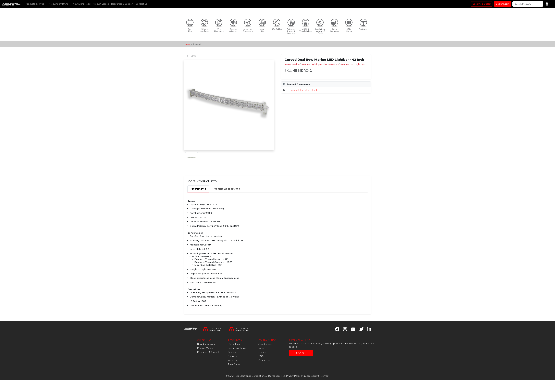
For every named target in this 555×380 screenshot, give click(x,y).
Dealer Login (502, 4)
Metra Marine (292, 64)
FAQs (261, 356)
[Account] (548, 4)
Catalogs (232, 352)
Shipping (232, 356)
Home (187, 44)
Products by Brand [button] (59, 4)
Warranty (232, 360)
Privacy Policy (293, 376)
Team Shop (234, 364)
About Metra (265, 344)
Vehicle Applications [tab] (227, 188)
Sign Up (301, 353)
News (261, 348)
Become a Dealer (481, 4)
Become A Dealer (237, 348)
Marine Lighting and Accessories (320, 64)
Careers (262, 352)
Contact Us (141, 4)
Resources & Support (122, 4)
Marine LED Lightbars (353, 64)
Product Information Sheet (303, 90)
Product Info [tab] (198, 188)
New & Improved (81, 4)
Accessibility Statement (317, 376)
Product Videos (101, 4)
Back (193, 55)
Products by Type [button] (35, 4)
